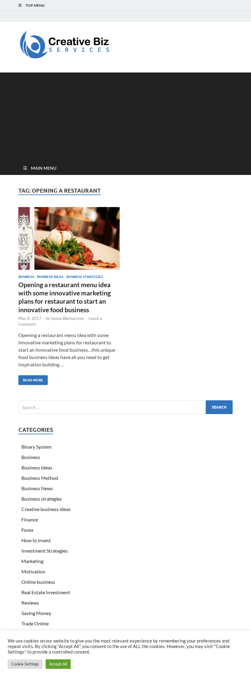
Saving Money (36, 613)
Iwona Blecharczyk (67, 318)
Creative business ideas (46, 509)
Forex (27, 530)
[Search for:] (125, 407)
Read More (30, 378)
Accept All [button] (58, 663)
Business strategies (84, 277)
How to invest (36, 540)
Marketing (32, 561)
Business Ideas (50, 277)
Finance (29, 519)
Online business (38, 582)
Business (26, 277)
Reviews (30, 603)
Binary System (36, 447)
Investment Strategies (44, 551)
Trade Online (35, 623)
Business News (37, 488)
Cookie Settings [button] (25, 663)
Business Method (39, 478)
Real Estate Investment (45, 592)
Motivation (33, 571)
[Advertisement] (125, 115)
